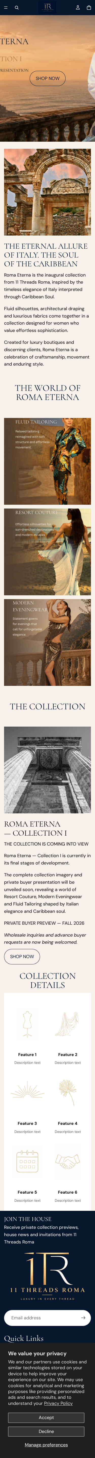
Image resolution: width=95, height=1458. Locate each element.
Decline (46, 1431)
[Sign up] (83, 1318)
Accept (46, 1417)
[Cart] (88, 7)
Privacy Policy (58, 1403)
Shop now (48, 78)
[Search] (16, 7)
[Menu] (6, 7)
